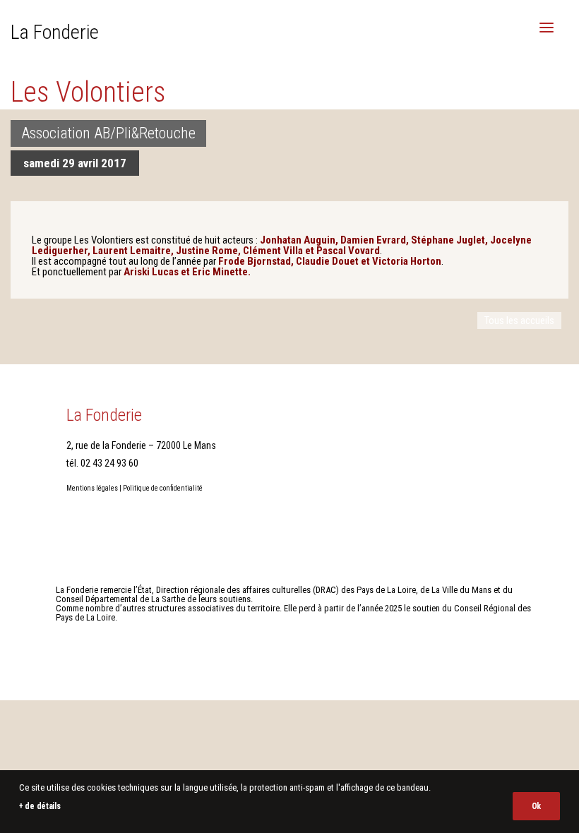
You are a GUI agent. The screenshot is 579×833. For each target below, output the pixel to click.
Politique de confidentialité (163, 488)
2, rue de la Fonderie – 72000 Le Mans (141, 445)
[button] (546, 27)
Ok (536, 806)
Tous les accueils (519, 320)
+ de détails (39, 806)
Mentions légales (92, 488)
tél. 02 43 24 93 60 (102, 463)
